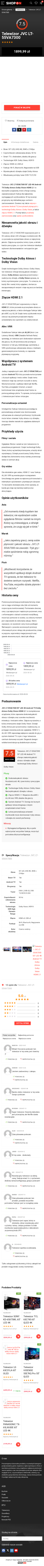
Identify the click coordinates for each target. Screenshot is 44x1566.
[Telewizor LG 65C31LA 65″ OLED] (12, 1353)
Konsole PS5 (6, 1520)
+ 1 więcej (16, 1391)
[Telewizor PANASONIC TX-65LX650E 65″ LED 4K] (12, 1407)
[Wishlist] (36, 3)
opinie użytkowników (25, 216)
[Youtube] (16, 1550)
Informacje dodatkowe (20, 142)
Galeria (35, 142)
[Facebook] (3, 1550)
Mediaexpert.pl (22, 684)
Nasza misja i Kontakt (25, 1561)
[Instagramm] (12, 1550)
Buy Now (38, 1336)
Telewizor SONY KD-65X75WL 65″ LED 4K (11, 1319)
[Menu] (2, 3)
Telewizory (20, 10)
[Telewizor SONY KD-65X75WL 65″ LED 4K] (12, 1303)
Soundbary (5, 1513)
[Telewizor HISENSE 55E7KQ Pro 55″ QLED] (32, 1353)
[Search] (31, 3)
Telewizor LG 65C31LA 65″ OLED (9, 1370)
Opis (5, 142)
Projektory (5, 1516)
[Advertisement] (22, 80)
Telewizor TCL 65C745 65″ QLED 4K (30, 1319)
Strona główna (7, 10)
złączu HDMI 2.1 (8, 213)
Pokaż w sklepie (22, 107)
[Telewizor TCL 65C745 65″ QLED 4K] (32, 1303)
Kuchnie (4, 1491)
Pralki (4, 1494)
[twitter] (7, 1550)
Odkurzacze (6, 1501)
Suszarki (5, 1498)
